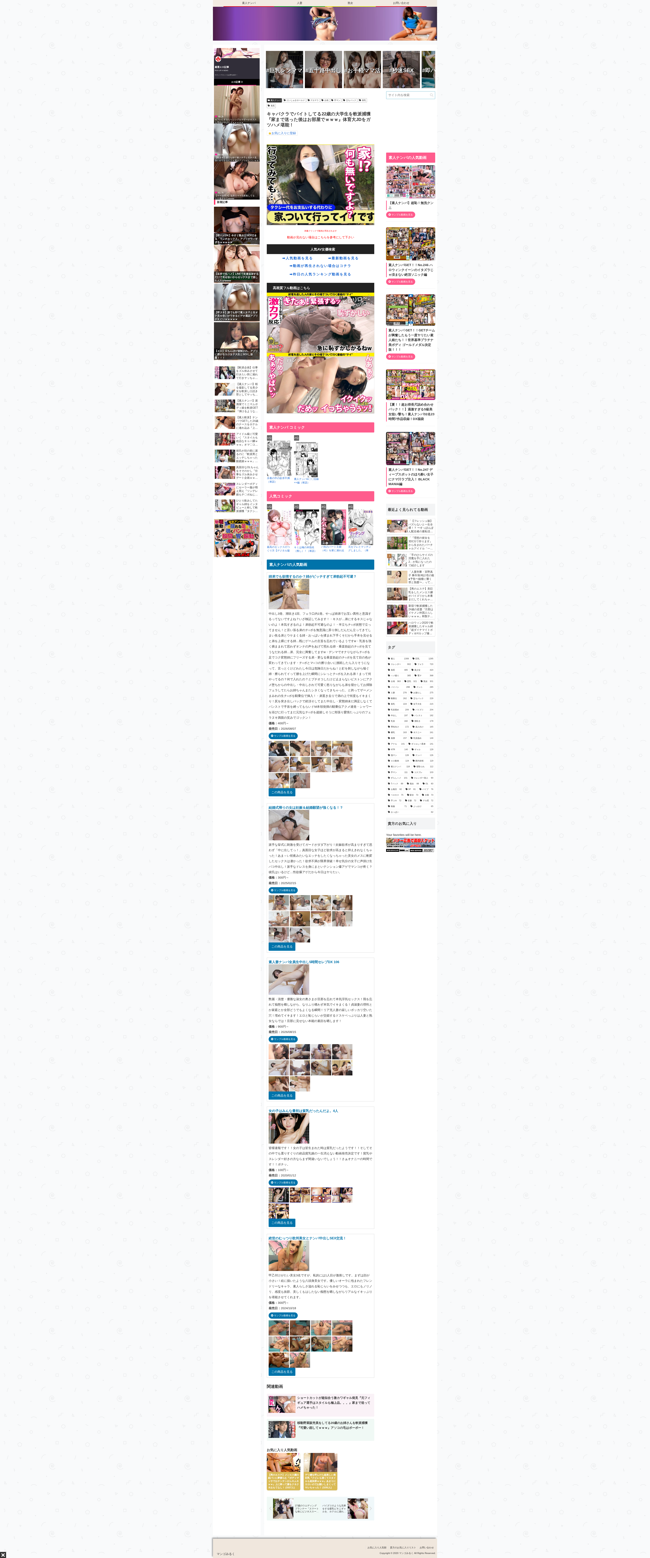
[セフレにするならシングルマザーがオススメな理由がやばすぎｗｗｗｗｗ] (237, 104)
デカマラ (314, 100)
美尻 (273, 106)
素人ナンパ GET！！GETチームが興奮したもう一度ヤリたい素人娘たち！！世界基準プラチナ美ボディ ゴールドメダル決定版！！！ (411, 339)
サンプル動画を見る (284, 735)
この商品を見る (282, 792)
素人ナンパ (276, 100)
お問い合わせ (427, 1547)
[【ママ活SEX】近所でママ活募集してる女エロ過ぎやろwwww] (237, 180)
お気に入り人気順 (376, 1547)
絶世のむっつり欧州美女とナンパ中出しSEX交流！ (307, 1238)
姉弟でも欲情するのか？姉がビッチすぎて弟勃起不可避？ (313, 576)
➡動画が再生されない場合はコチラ (320, 266)
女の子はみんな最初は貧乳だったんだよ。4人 (303, 1111)
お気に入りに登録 (284, 133)
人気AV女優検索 (322, 249)
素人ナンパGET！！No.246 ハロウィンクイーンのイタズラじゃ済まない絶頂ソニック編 (411, 269)
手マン (337, 100)
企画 (326, 100)
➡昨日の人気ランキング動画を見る (320, 274)
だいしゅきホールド (296, 100)
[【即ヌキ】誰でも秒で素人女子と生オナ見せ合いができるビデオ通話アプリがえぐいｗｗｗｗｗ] (237, 142)
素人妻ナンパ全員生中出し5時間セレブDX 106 (304, 962)
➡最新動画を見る (343, 258)
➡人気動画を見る (297, 258)
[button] (432, 95)
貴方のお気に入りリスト (403, 1547)
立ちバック (351, 100)
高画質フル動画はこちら (291, 288)
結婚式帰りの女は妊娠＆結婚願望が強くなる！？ (306, 807)
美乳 (364, 100)
